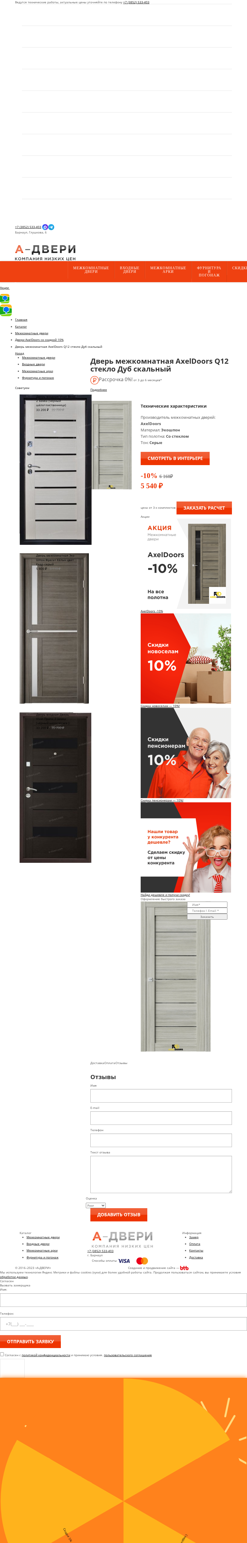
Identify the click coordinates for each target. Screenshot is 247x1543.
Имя (93, 1085)
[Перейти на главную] (45, 253)
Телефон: (7, 1313)
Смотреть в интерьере (175, 458)
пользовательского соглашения (128, 1355)
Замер (194, 1237)
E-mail (94, 1108)
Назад (19, 353)
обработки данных (14, 1277)
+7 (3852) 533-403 (136, 2)
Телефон (96, 1130)
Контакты (196, 1250)
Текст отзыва (100, 1152)
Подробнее (98, 389)
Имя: (3, 1289)
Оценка (91, 1198)
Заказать (207, 917)
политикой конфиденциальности (46, 1355)
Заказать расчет (204, 508)
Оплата (194, 1244)
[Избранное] (20, 243)
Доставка (196, 1257)
